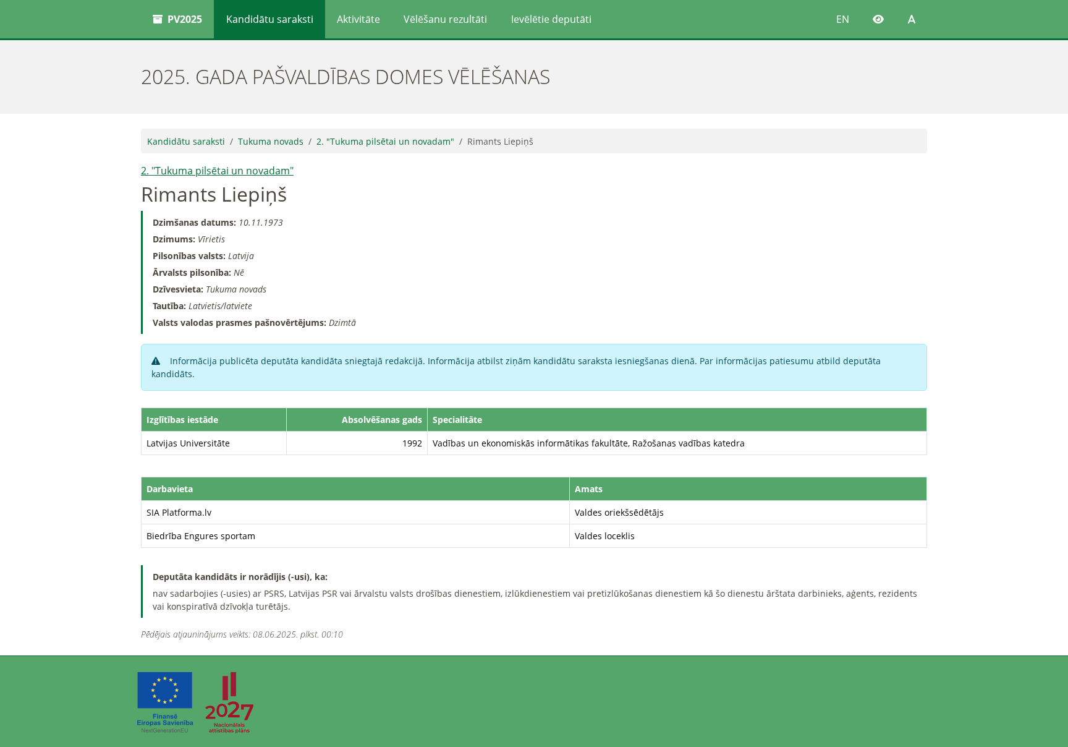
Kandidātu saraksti (269, 19)
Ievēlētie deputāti (551, 19)
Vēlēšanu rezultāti (445, 19)
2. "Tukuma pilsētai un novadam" (385, 141)
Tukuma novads (270, 141)
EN (842, 19)
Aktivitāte (358, 19)
